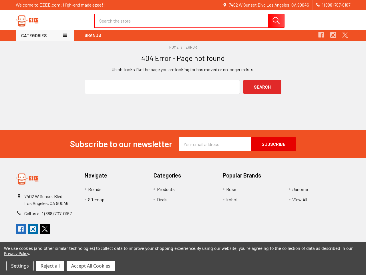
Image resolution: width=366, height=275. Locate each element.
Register (315, 23)
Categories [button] (34, 35)
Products (166, 189)
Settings (20, 266)
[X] (345, 35)
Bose (231, 189)
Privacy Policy (16, 253)
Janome (300, 189)
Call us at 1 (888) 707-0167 (48, 213)
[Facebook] (321, 35)
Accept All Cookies (90, 266)
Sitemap (96, 199)
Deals (162, 199)
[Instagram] (333, 35)
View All (299, 199)
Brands (93, 35)
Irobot (232, 199)
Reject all (50, 266)
